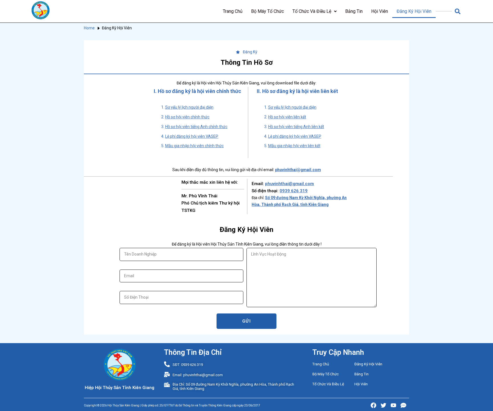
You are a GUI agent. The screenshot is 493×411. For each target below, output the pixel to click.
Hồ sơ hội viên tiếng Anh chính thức (196, 126)
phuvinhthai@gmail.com (289, 183)
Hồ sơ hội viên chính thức (187, 117)
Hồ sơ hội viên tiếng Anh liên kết (296, 126)
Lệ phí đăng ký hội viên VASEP (191, 136)
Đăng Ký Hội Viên (414, 11)
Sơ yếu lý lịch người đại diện (189, 107)
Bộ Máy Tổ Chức (267, 11)
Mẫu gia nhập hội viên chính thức (194, 145)
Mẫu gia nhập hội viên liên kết (294, 145)
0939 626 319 (294, 190)
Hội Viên (379, 11)
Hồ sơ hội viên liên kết (287, 117)
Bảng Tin (354, 11)
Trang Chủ (233, 11)
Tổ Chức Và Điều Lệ (311, 11)
